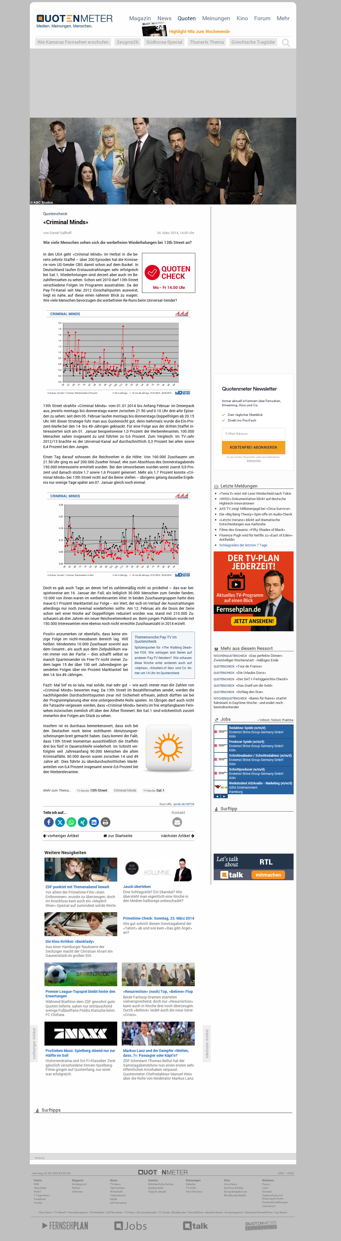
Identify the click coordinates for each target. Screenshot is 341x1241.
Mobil (37, 1191)
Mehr (283, 18)
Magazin (140, 18)
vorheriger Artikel (62, 835)
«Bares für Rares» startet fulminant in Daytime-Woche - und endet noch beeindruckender (250, 702)
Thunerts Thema (207, 42)
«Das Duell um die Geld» (243, 685)
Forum (262, 18)
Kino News (45, 1212)
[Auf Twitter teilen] (60, 822)
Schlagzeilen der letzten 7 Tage (243, 545)
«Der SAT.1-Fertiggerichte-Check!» (251, 679)
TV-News (115, 1184)
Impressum (269, 1206)
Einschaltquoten (147, 1212)
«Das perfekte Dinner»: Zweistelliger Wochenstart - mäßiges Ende (248, 657)
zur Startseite (119, 835)
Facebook (40, 1199)
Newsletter (40, 1188)
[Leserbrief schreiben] (177, 822)
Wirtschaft (116, 1191)
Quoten (187, 18)
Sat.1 (153, 790)
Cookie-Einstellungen (275, 1202)
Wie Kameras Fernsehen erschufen (73, 42)
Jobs (265, 1188)
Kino (242, 18)
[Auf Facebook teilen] (49, 822)
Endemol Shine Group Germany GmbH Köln (256, 732)
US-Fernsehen (118, 1203)
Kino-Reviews (194, 1191)
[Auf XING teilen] (82, 822)
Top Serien (280, 1212)
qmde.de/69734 (183, 804)
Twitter (38, 1203)
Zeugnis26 (128, 42)
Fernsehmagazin (78, 1212)
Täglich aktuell (157, 1191)
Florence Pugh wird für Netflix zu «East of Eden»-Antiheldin (256, 537)
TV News (130, 1212)
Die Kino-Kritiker (233, 1188)
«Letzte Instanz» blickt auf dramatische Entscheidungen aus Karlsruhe (249, 521)
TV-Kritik (191, 1188)
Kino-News (230, 1184)
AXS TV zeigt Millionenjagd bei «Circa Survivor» (254, 508)
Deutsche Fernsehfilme (258, 1212)
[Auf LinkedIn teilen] (94, 822)
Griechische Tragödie (253, 42)
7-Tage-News (42, 1195)
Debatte (190, 1184)
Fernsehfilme (195, 1212)
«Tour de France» (238, 666)
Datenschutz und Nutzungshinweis (272, 1197)
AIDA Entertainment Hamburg (260, 787)
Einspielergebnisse (235, 1191)
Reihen (76, 1188)
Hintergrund (79, 1184)
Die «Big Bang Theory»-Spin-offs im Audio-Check (255, 514)
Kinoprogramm (234, 1212)
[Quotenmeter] (74, 21)
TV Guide (164, 1212)
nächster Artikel (176, 835)
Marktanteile (155, 1188)
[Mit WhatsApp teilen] (71, 822)
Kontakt (266, 1191)
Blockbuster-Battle (235, 1195)
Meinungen (216, 18)
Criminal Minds (125, 790)
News (164, 18)
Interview (77, 1191)
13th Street (92, 790)
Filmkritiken (97, 1212)
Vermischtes (117, 1188)
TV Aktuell (60, 1212)
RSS (36, 1184)
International (118, 1195)
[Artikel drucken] (105, 822)
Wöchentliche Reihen (161, 1184)
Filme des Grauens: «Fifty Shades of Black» (252, 529)
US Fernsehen (114, 1212)
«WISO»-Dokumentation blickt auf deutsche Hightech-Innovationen (252, 500)
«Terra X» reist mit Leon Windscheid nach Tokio (255, 493)
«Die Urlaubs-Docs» (240, 672)
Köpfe (113, 1199)
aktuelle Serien (214, 1212)
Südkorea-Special (164, 42)
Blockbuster (179, 1212)
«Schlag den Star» (238, 692)
